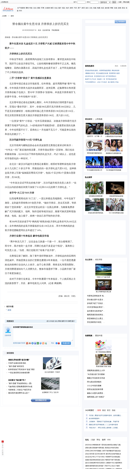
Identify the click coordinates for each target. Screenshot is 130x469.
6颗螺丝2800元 (90, 73)
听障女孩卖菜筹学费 (95, 389)
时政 (30, 8)
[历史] (87, 454)
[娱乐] (87, 463)
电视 (98, 8)
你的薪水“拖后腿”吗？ (17, 380)
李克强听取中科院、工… (97, 322)
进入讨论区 (50, 321)
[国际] (87, 448)
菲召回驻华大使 (99, 76)
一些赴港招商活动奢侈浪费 (19, 373)
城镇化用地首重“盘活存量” (19, 360)
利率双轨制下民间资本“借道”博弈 (21, 369)
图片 (59, 8)
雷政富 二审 (101, 79)
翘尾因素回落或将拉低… (97, 315)
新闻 (9, 310)
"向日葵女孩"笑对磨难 (96, 374)
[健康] (87, 466)
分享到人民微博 (2, 449)
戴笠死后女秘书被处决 (113, 454)
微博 (62, 321)
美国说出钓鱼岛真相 (112, 448)
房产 (79, 8)
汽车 (75, 8)
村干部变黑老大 (111, 76)
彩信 (123, 8)
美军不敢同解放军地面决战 (111, 451)
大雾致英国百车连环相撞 (113, 136)
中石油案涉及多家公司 (94, 170)
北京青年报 (46, 30)
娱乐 (87, 8)
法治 (34, 8)
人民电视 (98, 119)
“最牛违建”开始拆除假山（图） (20, 383)
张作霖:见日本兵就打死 (97, 454)
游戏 (119, 8)
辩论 (98, 440)
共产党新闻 (21, 8)
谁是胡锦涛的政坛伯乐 (97, 460)
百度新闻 (123, 66)
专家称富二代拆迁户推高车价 (19, 390)
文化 (90, 8)
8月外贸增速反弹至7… (96, 307)
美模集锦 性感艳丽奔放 (113, 153)
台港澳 (47, 8)
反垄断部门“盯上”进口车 (50, 392)
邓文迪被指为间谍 (102, 73)
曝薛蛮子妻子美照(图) (112, 460)
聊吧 (69, 321)
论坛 (56, 321)
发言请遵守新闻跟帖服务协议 (23, 327)
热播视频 (88, 336)
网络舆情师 (115, 70)
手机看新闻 (55, 30)
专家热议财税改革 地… (96, 296)
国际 (38, 8)
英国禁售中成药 (114, 73)
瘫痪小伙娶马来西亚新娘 (97, 393)
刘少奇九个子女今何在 (97, 457)
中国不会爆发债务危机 (17, 363)
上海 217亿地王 (102, 82)
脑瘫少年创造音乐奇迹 (96, 378)
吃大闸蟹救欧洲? (95, 445)
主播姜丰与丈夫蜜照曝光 (113, 463)
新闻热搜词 (89, 66)
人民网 (4, 16)
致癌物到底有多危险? (97, 466)
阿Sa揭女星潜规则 (94, 382)
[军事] (87, 451)
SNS (66, 321)
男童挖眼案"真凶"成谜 (103, 366)
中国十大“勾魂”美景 (103, 277)
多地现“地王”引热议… (96, 303)
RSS (20, 11)
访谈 (115, 8)
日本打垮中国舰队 (96, 451)
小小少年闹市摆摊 (94, 386)
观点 (63, 8)
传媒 (94, 8)
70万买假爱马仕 (90, 82)
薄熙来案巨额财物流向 (94, 153)
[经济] (87, 445)
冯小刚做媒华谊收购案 (113, 170)
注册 (119, 2)
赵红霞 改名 (89, 76)
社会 (56, 8)
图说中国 (98, 336)
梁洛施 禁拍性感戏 (91, 70)
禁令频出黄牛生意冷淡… (97, 300)
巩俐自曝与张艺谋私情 (97, 463)
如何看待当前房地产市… (97, 311)
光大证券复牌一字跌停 (52, 372)
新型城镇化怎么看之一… (97, 318)
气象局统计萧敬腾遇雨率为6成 (20, 387)
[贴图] (87, 460)
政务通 (107, 8)
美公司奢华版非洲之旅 (103, 292)
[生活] (87, 457)
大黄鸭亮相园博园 (105, 70)
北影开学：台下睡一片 (94, 136)
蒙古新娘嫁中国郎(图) (97, 448)
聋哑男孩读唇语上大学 (96, 370)
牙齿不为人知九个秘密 (112, 466)
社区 (102, 8)
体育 (83, 8)
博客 (111, 8)
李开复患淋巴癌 (111, 79)
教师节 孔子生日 (90, 79)
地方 (67, 8)
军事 (42, 8)
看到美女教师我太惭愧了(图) (111, 445)
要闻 (27, 8)
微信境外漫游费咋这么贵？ (19, 393)
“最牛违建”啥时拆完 (16, 366)
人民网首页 (4, 2)
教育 (52, 8)
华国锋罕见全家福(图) (112, 457)
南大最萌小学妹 (113, 82)
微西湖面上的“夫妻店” (96, 397)
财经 (71, 8)
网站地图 (126, 2)
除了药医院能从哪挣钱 (103, 352)
